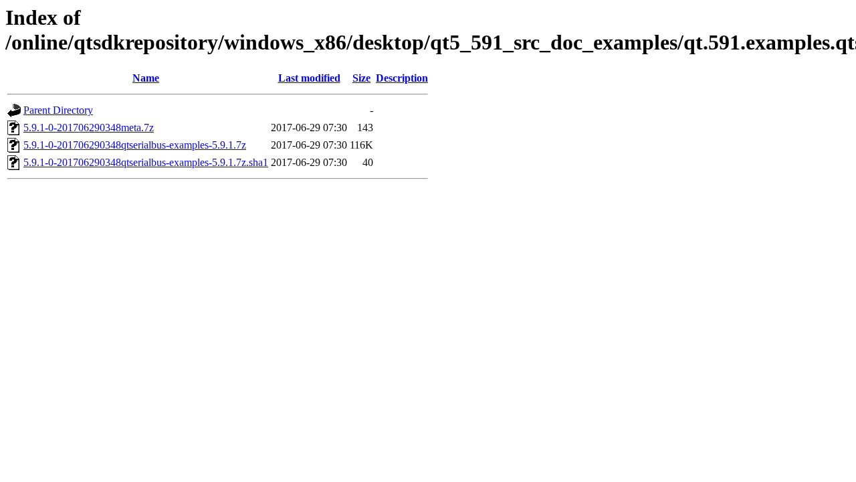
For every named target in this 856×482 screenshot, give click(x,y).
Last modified (309, 78)
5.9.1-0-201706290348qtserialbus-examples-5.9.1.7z (134, 145)
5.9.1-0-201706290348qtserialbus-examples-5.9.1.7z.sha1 (145, 162)
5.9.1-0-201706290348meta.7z (88, 127)
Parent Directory (58, 110)
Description (402, 78)
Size (361, 78)
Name (145, 78)
